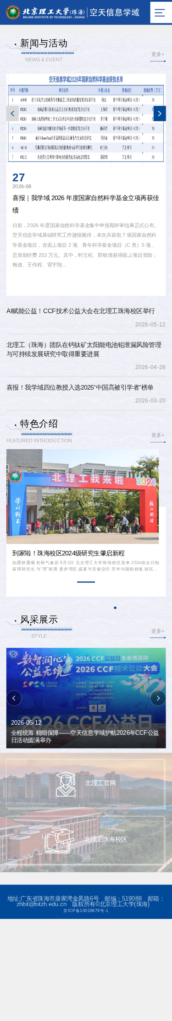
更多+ (157, 54)
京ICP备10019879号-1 (85, 910)
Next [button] (159, 113)
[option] (86, 181)
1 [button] (85, 582)
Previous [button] (12, 113)
